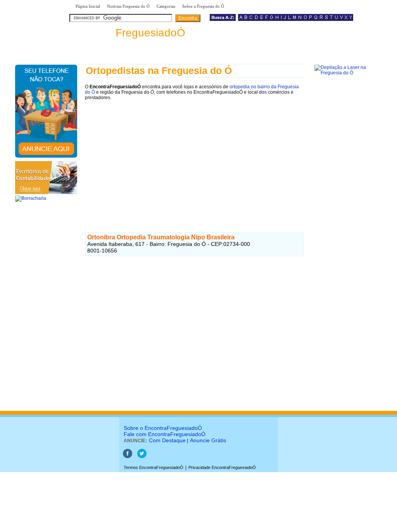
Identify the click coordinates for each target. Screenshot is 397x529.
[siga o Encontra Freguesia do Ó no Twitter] (142, 456)
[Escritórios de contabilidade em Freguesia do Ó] (46, 192)
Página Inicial (88, 6)
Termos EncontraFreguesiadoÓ (153, 467)
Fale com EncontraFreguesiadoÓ (164, 434)
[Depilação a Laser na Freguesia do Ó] (344, 73)
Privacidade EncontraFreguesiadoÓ (222, 467)
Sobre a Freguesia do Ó (203, 6)
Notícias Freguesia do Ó (128, 6)
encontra (128, 33)
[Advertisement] (194, 159)
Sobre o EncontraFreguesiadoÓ (163, 428)
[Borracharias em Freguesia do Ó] (30, 198)
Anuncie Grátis (208, 440)
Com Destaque (167, 440)
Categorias (166, 6)
